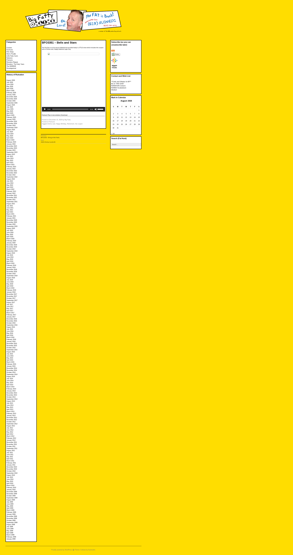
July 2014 (10, 378)
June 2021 (10, 208)
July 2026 (10, 82)
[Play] (45, 109)
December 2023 (12, 146)
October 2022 (11, 175)
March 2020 (10, 239)
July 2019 (10, 255)
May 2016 (10, 333)
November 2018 (12, 271)
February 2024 (11, 142)
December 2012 (12, 417)
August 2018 (11, 278)
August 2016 (11, 327)
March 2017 (10, 313)
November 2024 (12, 123)
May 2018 (10, 284)
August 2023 (11, 154)
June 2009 (10, 504)
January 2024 (11, 144)
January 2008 (11, 539)
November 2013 (12, 395)
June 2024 (10, 134)
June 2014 (10, 380)
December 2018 (12, 269)
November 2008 (12, 518)
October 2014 (11, 372)
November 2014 (12, 370)
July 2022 (10, 181)
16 (113, 121)
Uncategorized (11, 68)
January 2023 (11, 169)
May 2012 (10, 432)
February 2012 (11, 438)
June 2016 (10, 331)
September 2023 (12, 152)
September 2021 (12, 201)
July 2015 (10, 354)
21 (135, 121)
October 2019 (11, 249)
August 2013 (11, 401)
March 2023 (10, 164)
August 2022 (11, 179)
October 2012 (11, 422)
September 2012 (12, 424)
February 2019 (11, 265)
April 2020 (10, 236)
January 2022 (11, 193)
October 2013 (11, 397)
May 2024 (10, 136)
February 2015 (11, 364)
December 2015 (12, 343)
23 (113, 124)
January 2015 (11, 366)
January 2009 (11, 514)
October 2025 (11, 101)
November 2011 (12, 444)
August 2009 (11, 500)
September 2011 (12, 448)
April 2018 (10, 286)
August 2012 (11, 426)
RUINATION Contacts (118, 86)
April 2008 (10, 533)
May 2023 (10, 160)
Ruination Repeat (12, 62)
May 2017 (10, 308)
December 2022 (12, 171)
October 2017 (11, 298)
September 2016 (12, 325)
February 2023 (11, 167)
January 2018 (11, 292)
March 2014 (10, 387)
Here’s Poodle (11, 54)
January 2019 (11, 267)
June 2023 (10, 158)
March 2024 (10, 140)
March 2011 (10, 461)
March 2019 (10, 263)
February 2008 (11, 537)
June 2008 (10, 529)
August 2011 (11, 450)
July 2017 (10, 304)
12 (126, 117)
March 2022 (10, 189)
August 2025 (11, 105)
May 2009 (10, 506)
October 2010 (11, 471)
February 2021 (11, 216)
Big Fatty (68, 120)
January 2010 (11, 489)
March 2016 (10, 337)
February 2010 (11, 487)
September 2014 (12, 374)
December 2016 (12, 319)
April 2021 (10, 212)
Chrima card (51, 124)
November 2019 (12, 247)
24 (117, 124)
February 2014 (11, 389)
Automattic (91, 550)
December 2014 (12, 368)
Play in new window (54, 115)
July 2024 (10, 132)
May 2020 (10, 234)
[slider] (101, 109)
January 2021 (11, 218)
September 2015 (12, 350)
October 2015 (11, 348)
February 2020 (11, 241)
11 (122, 117)
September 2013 (12, 399)
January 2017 (11, 317)
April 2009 (10, 508)
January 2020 (11, 243)
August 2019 (11, 253)
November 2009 (12, 494)
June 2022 (10, 183)
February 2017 (11, 315)
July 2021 (10, 206)
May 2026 (10, 86)
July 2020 (10, 230)
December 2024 (12, 121)
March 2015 (10, 362)
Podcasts (52, 122)
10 (117, 117)
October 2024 (11, 125)
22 (139, 121)
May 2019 (10, 259)
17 (117, 121)
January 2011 (11, 465)
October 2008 (11, 520)
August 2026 (11, 80)
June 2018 (10, 282)
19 (126, 121)
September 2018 (12, 276)
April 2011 (10, 459)
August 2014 (11, 376)
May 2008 (10, 531)
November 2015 (12, 345)
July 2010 (10, 477)
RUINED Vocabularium (118, 88)
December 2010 (12, 467)
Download (64, 115)
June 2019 (10, 257)
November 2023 (12, 148)
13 (130, 117)
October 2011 (11, 446)
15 (139, 117)
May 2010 (10, 481)
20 (130, 121)
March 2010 (10, 485)
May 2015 (10, 358)
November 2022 (12, 173)
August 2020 (11, 228)
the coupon (79, 124)
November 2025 (12, 99)
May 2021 (10, 210)
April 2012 (10, 434)
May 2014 (10, 382)
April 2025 (10, 113)
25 (122, 124)
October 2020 (11, 224)
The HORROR (11, 66)
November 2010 (12, 469)
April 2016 (10, 335)
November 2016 (12, 321)
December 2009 (12, 491)
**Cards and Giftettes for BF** (121, 82)
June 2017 (10, 306)
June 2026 (10, 84)
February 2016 (11, 339)
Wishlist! (114, 90)
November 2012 (12, 420)
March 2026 (10, 90)
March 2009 (10, 510)
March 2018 (10, 288)
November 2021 (12, 197)
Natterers (10, 58)
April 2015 (10, 360)
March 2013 (10, 411)
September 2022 (12, 177)
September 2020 (12, 226)
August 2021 (11, 204)
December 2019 (12, 245)
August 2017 (11, 302)
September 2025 (12, 103)
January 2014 (11, 391)
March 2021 (10, 214)
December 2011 (12, 442)
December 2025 (12, 97)
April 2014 (10, 385)
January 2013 (11, 415)
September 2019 (12, 251)
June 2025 (10, 109)
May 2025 (10, 111)
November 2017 (12, 296)
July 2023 (10, 156)
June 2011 (10, 454)
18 (122, 121)
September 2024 (12, 127)
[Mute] (96, 109)
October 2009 (11, 496)
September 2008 (12, 522)
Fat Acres (10, 50)
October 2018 (11, 273)
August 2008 (11, 524)
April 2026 (10, 88)
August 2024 (11, 129)
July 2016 (10, 329)
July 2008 (10, 526)
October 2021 (11, 199)
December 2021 (12, 195)
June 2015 (10, 356)
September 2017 (12, 300)
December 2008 (12, 516)
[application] (73, 109)
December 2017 (12, 294)
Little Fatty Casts (12, 56)
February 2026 (11, 92)
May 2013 (10, 407)
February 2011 (11, 463)
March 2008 (10, 535)
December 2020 (12, 220)
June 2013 (10, 405)
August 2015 (11, 352)
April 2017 (10, 310)
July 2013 (10, 403)
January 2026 (11, 95)
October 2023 (11, 150)
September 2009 (12, 498)
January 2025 (11, 119)
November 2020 (12, 222)
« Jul (112, 133)
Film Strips (10, 52)
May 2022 (10, 185)
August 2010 (11, 475)
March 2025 (10, 115)
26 (126, 124)
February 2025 (11, 117)
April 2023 (10, 162)
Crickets (9, 48)
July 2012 (10, 428)
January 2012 (11, 440)
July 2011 (10, 452)
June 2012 (10, 430)
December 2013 (12, 393)
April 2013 (10, 409)
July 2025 (10, 107)
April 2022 (10, 187)
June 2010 (10, 479)
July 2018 (10, 280)
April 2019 (10, 261)
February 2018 (11, 290)
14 (135, 117)
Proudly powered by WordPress (61, 550)
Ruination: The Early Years (15, 64)
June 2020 (10, 232)
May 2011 (10, 457)
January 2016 (11, 341)
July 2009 (10, 502)
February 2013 (11, 413)
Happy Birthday (61, 124)
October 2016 (11, 323)
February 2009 (11, 512)
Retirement (70, 124)
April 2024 (10, 138)
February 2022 (11, 191)
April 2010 (10, 483)
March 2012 (10, 436)
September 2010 (12, 473)
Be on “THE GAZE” (117, 84)
